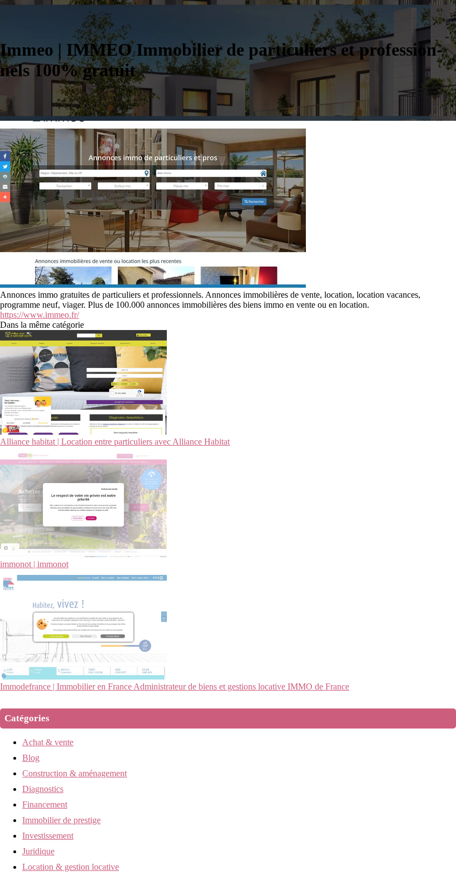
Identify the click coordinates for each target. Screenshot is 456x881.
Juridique (38, 851)
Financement (44, 804)
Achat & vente (47, 742)
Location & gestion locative (70, 867)
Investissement (47, 835)
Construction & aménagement (74, 773)
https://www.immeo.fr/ (39, 314)
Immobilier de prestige (61, 820)
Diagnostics (42, 789)
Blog (30, 757)
